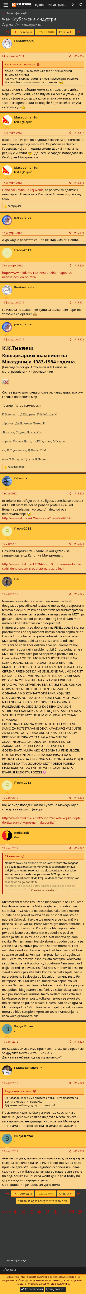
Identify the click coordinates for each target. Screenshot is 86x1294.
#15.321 (79, 302)
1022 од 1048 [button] (45, 32)
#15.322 (79, 339)
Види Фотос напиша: (18, 1091)
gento (9, 25)
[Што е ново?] (73, 5)
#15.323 (79, 493)
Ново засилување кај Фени (22, 190)
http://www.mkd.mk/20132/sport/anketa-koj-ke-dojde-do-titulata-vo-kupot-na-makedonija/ (42, 820)
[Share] (70, 56)
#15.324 (79, 544)
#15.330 (79, 1151)
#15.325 (79, 594)
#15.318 (79, 183)
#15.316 (79, 56)
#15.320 (79, 265)
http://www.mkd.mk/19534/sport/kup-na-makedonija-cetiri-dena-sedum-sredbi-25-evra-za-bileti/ (41, 566)
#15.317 (79, 132)
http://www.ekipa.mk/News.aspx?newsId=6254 (36, 518)
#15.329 (79, 1083)
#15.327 (79, 848)
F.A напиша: (12, 856)
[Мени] (6, 5)
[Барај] (81, 5)
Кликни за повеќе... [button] (43, 890)
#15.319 (79, 233)
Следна (64, 32)
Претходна (24, 32)
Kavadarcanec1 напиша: (20, 64)
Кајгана (11, 1270)
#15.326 (79, 798)
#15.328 (79, 1041)
